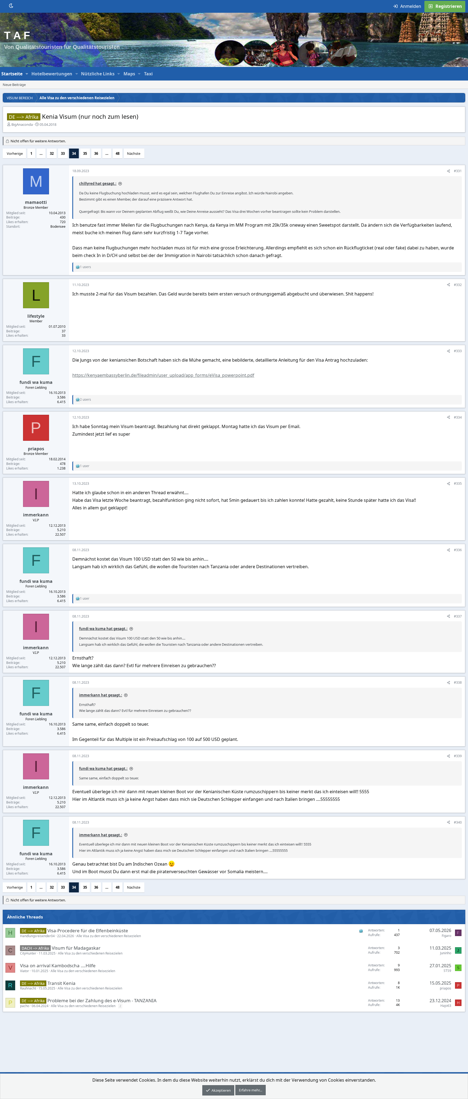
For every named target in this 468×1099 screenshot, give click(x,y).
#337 (458, 616)
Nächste (133, 153)
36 (96, 153)
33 (63, 153)
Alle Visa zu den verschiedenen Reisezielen (108, 936)
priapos (445, 988)
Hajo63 (445, 1005)
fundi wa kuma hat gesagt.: (103, 628)
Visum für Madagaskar (76, 948)
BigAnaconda (22, 124)
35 (85, 153)
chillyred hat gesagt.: (97, 183)
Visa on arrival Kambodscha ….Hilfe (58, 965)
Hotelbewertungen (51, 74)
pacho (24, 1006)
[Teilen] (448, 171)
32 (52, 153)
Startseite (11, 74)
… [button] (41, 153)
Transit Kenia (61, 983)
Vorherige (15, 153)
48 (117, 153)
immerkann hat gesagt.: (100, 695)
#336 (458, 550)
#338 (458, 682)
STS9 (447, 970)
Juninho (445, 953)
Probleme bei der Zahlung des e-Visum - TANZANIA (102, 1000)
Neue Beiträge (14, 84)
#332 (458, 284)
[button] (27, 74)
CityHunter (28, 953)
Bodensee (58, 226)
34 (74, 153)
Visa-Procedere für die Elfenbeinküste (87, 930)
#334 (458, 417)
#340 (458, 822)
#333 (458, 351)
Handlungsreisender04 (37, 936)
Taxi (148, 74)
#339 (458, 756)
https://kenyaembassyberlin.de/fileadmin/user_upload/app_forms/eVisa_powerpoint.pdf (163, 375)
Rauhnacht (28, 988)
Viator (24, 971)
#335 (458, 483)
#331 (458, 171)
